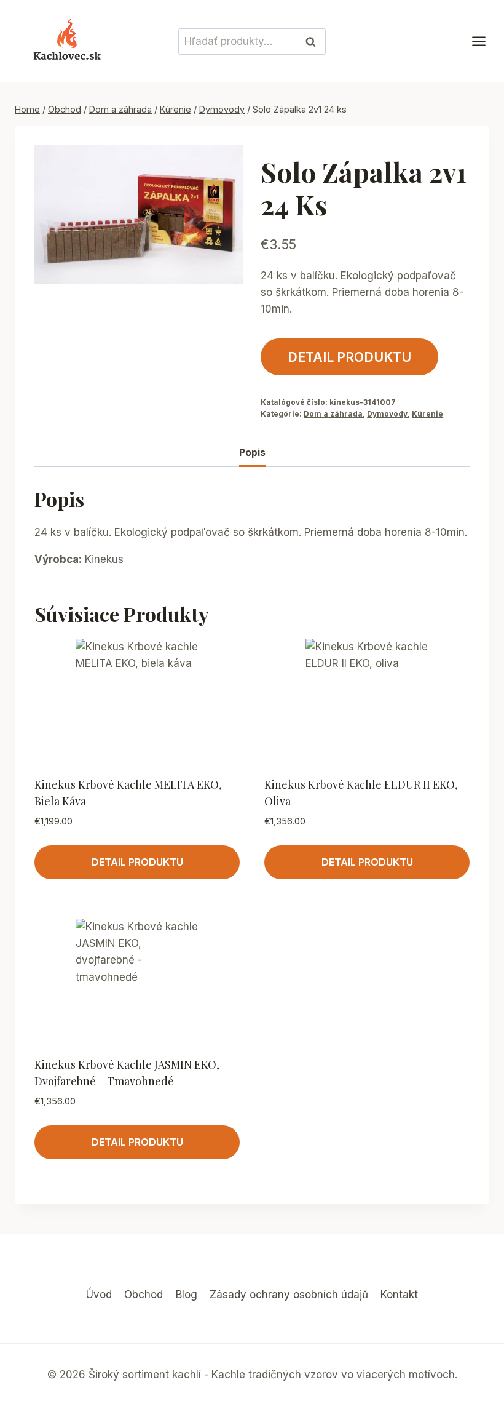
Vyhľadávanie (314, 41)
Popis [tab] (252, 452)
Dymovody (387, 413)
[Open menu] (485, 41)
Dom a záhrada (333, 413)
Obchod (143, 1294)
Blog (186, 1294)
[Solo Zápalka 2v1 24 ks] (138, 214)
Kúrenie (427, 413)
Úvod (99, 1294)
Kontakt (399, 1294)
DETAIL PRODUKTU (349, 357)
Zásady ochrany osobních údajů (289, 1294)
